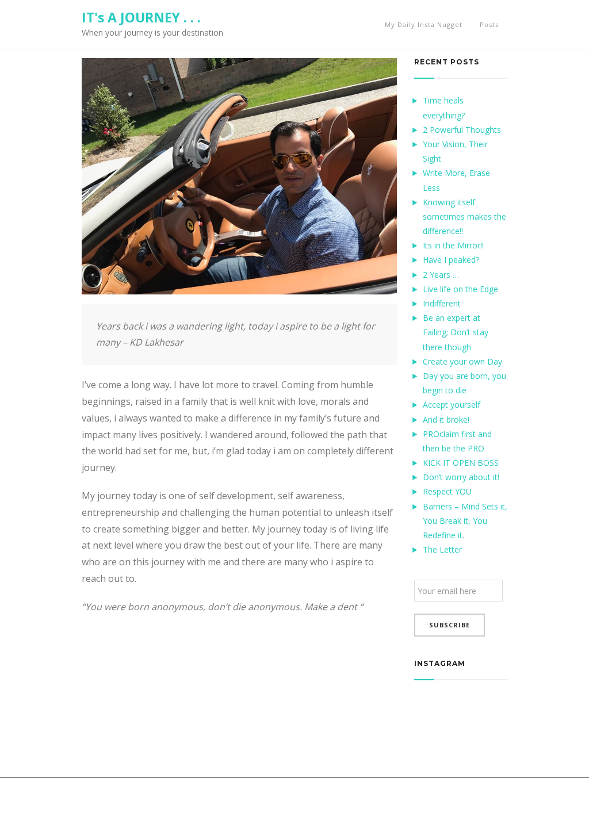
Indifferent (442, 303)
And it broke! (446, 419)
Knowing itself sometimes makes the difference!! (464, 216)
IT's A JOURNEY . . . (141, 17)
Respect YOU (447, 491)
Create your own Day (462, 361)
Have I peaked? (451, 259)
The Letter (442, 549)
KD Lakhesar (105, 796)
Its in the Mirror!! (453, 245)
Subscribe (449, 624)
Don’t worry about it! (461, 477)
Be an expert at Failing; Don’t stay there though (455, 332)
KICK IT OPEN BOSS (461, 462)
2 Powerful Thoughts (462, 129)
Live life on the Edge (460, 289)
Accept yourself (451, 404)
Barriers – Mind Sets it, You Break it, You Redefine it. (465, 521)
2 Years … (441, 274)
